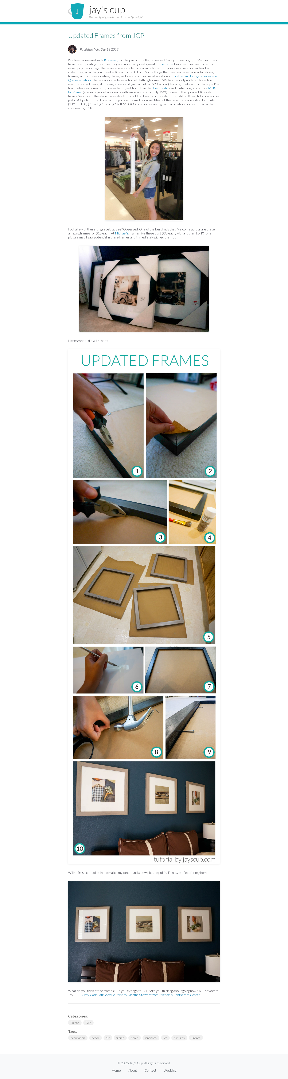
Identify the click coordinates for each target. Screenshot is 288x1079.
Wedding (170, 1070)
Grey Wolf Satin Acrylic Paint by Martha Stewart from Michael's (127, 995)
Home (116, 1070)
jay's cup (107, 9)
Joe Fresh (159, 88)
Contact (150, 1070)
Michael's (121, 233)
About (132, 1070)
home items (164, 64)
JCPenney (110, 60)
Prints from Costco (187, 995)
